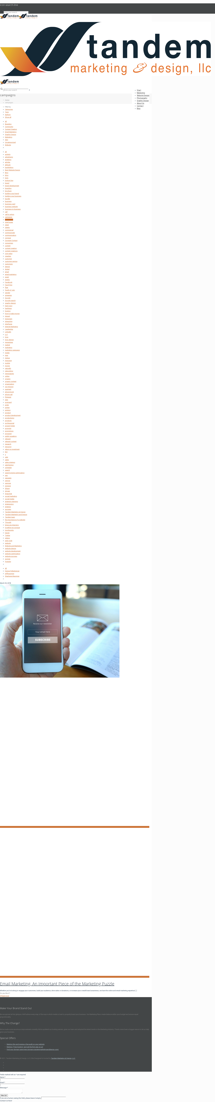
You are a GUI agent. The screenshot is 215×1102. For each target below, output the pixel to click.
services (8, 483)
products (8, 421)
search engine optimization (15, 473)
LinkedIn (8, 332)
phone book (9, 392)
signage (8, 486)
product (8, 413)
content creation (11, 248)
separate (8, 478)
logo (6, 337)
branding (8, 188)
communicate (10, 233)
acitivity (7, 154)
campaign (8, 217)
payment (8, 389)
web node (8, 541)
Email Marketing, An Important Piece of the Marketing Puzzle (57, 984)
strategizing (9, 504)
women (7, 559)
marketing (8, 347)
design (7, 267)
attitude (7, 165)
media (7, 353)
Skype (7, 488)
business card (10, 204)
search (7, 470)
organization (9, 384)
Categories (9, 109)
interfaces (8, 324)
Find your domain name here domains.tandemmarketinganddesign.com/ (33, 1049)
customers (9, 264)
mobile (7, 363)
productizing (9, 418)
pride (7, 405)
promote (8, 428)
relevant (8, 439)
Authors (8, 115)
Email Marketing (10, 132)
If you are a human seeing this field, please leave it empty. (20, 1098)
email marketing (10, 274)
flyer (6, 287)
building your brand (12, 193)
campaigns (9, 220)
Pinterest (8, 397)
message (8, 361)
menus (7, 358)
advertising (9, 157)
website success (11, 556)
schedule (8, 468)
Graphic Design (10, 134)
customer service (11, 261)
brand (7, 183)
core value (8, 254)
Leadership (9, 329)
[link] (29, 12)
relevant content (10, 441)
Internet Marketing (11, 327)
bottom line (9, 180)
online (7, 376)
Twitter (7, 535)
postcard (8, 402)
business (8, 201)
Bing (6, 173)
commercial (9, 230)
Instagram (8, 319)
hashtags (8, 308)
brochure (8, 191)
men (6, 355)
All (6, 121)
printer (7, 408)
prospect (8, 434)
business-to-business (13, 209)
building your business (13, 196)
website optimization (12, 554)
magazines (9, 342)
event (7, 277)
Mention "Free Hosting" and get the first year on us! (25, 1047)
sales (7, 460)
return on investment (12, 449)
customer (8, 259)
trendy (7, 533)
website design (10, 548)
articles (7, 162)
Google (7, 298)
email (7, 272)
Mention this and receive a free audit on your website (25, 1044)
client (7, 225)
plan (6, 400)
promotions (9, 431)
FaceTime (8, 285)
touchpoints (9, 530)
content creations (11, 251)
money (7, 366)
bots (6, 178)
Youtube (8, 561)
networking (9, 371)
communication (10, 235)
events (7, 280)
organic (7, 379)
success (8, 509)
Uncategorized (10, 142)
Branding (8, 124)
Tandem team (10, 517)
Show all (8, 117)
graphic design (10, 303)
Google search (10, 301)
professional (9, 423)
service (7, 481)
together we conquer (12, 528)
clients (7, 227)
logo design (9, 340)
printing (7, 410)
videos (7, 538)
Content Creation (11, 129)
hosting (7, 311)
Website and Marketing (13, 546)
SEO (6, 140)
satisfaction (9, 465)
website (8, 543)
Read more (5, 996)
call (6, 212)
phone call (8, 394)
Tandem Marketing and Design (16, 515)
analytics (8, 160)
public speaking (11, 436)
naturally (8, 368)
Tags (7, 112)
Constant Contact (11, 240)
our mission (9, 387)
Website (8, 145)
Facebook (8, 282)
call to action (9, 214)
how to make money (12, 314)
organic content (10, 381)
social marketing (11, 496)
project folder (10, 426)
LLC (6, 334)
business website (11, 207)
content (7, 246)
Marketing (8, 137)
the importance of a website (15, 520)
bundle (7, 199)
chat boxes (9, 222)
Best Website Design (12, 170)
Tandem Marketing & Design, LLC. (63, 1058)
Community (9, 127)
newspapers (9, 374)
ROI (6, 452)
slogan (7, 491)
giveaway (8, 295)
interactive (8, 321)
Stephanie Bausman (12, 576)
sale (6, 457)
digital (7, 269)
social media (9, 499)
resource (8, 447)
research (8, 444)
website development (13, 551)
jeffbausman (9, 574)
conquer (8, 238)
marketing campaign (12, 350)
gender (7, 293)
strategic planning (11, 501)
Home (7, 100)
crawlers (8, 256)
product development (13, 415)
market (7, 345)
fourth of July (10, 290)
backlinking (9, 167)
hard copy (8, 306)
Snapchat (8, 494)
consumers (9, 243)
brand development (12, 186)
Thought (8, 522)
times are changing (12, 525)
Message (4, 1088)
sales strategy (10, 462)
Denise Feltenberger (12, 571)
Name (2, 1077)
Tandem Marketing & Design (15, 512)
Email (2, 1082)
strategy (8, 507)
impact (7, 316)
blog (6, 175)
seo (6, 475)
